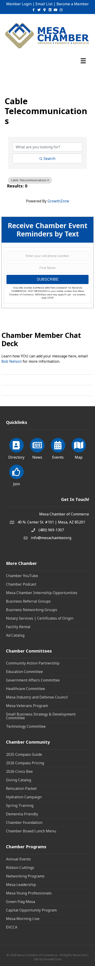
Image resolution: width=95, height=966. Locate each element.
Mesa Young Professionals (29, 893)
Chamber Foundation (24, 822)
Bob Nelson (11, 361)
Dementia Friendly (22, 813)
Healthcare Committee (25, 688)
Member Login (19, 3)
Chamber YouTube (22, 575)
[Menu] (83, 61)
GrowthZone (58, 201)
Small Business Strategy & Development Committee (41, 716)
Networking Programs (25, 876)
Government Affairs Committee (33, 680)
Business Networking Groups (31, 609)
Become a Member (72, 3)
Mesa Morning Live (22, 918)
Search (49, 158)
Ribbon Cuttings (20, 867)
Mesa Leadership (21, 884)
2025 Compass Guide (24, 754)
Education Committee (24, 671)
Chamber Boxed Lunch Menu (31, 831)
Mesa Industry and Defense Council (37, 697)
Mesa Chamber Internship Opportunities (41, 592)
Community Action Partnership (32, 663)
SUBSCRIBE (48, 279)
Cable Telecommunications (29, 180)
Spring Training (19, 805)
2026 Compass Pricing (25, 762)
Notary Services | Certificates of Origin (39, 618)
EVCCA (11, 927)
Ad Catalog (15, 635)
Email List (44, 3)
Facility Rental (18, 626)
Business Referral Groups (28, 601)
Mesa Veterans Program (27, 705)
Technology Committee (26, 726)
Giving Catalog (18, 779)
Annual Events (18, 859)
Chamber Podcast (21, 584)
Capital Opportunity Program (31, 910)
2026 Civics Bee (19, 771)
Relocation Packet (21, 788)
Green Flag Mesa (20, 901)
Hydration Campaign (24, 796)
